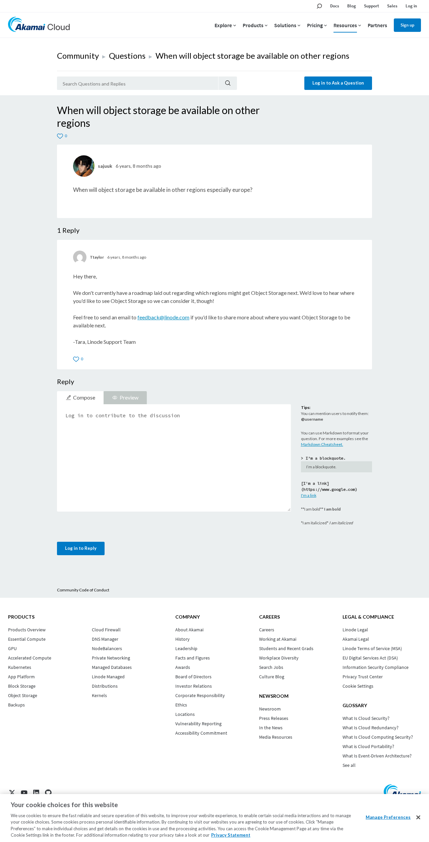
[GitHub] (48, 793)
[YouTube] (24, 793)
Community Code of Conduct (83, 589)
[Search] (228, 83)
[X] (12, 793)
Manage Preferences (388, 817)
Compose (84, 397)
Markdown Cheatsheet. (322, 444)
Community (78, 55)
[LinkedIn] (36, 793)
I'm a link (308, 495)
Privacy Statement (230, 835)
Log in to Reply (81, 548)
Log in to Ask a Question (338, 83)
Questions (127, 55)
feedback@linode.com (163, 317)
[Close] (418, 817)
